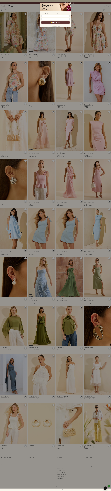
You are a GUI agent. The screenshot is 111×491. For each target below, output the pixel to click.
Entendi (70, 489)
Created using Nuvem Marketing (55, 26)
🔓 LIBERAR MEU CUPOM (55, 22)
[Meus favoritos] (105, 488)
